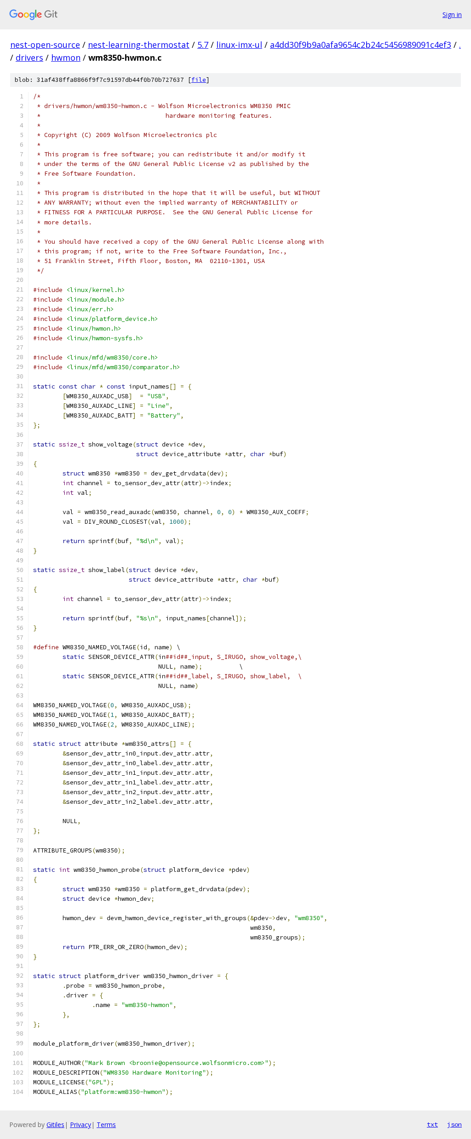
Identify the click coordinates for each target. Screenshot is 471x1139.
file (198, 80)
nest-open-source (45, 44)
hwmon (65, 57)
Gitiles (55, 1124)
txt (432, 1124)
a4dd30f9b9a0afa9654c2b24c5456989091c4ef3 (360, 44)
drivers (29, 57)
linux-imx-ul (239, 44)
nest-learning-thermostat (139, 44)
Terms (106, 1124)
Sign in (452, 14)
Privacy (80, 1124)
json (454, 1124)
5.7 (202, 44)
